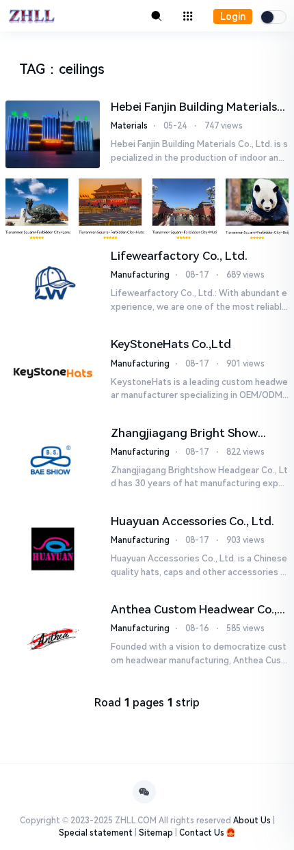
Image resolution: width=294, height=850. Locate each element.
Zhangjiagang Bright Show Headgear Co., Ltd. (184, 433)
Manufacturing (140, 275)
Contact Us (201, 833)
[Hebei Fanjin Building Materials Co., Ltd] (52, 134)
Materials (129, 126)
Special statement (96, 833)
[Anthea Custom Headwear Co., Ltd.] (52, 637)
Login (232, 16)
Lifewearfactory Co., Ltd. (179, 256)
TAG (32, 69)
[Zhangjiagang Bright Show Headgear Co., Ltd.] (52, 460)
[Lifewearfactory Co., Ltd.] (52, 283)
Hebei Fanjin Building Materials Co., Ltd (194, 107)
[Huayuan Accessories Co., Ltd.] (52, 549)
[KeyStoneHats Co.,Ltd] (52, 372)
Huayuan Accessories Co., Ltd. (192, 521)
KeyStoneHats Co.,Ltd (171, 344)
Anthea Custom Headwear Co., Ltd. (194, 609)
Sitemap (156, 833)
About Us (252, 820)
